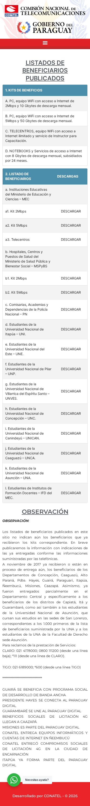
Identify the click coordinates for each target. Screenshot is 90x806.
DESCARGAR (71, 211)
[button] (45, 43)
